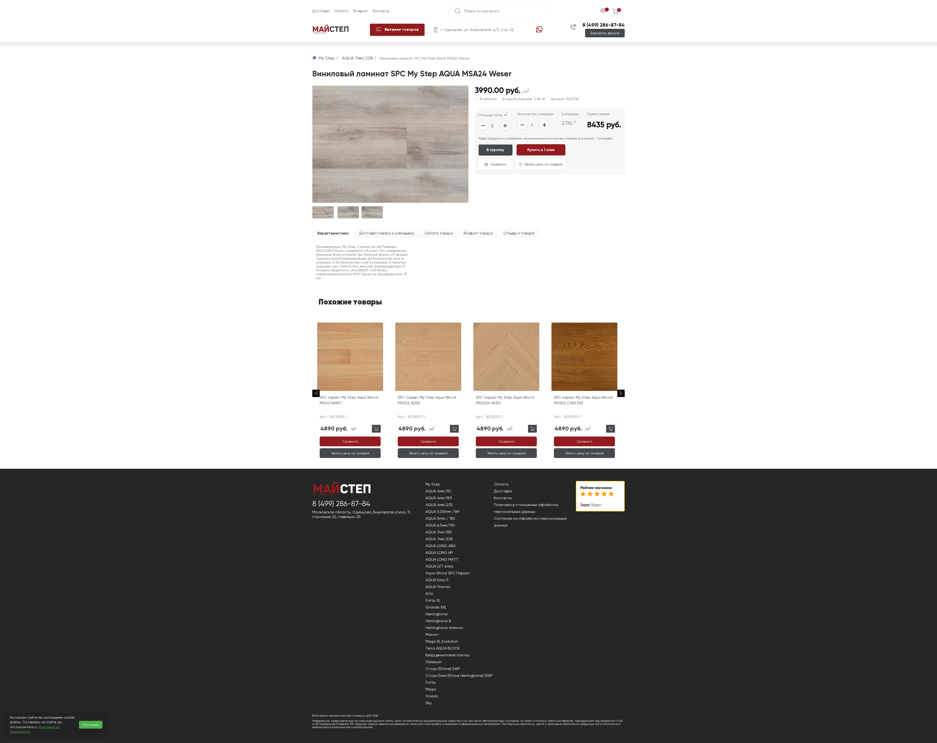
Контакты (381, 11)
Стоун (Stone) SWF (443, 668)
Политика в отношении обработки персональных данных (526, 508)
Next (621, 393)
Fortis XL (433, 600)
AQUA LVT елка (439, 566)
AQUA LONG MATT (442, 559)
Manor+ (432, 634)
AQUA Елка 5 (437, 580)
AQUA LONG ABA (441, 545)
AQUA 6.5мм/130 (440, 525)
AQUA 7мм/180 (439, 532)
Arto (429, 593)
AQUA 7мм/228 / (359, 58)
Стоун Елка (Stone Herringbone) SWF (459, 675)
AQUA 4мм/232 (439, 504)
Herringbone (437, 614)
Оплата (341, 11)
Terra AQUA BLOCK (443, 648)
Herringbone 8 (438, 621)
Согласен (90, 725)
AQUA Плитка (438, 586)
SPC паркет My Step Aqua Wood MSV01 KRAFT (349, 400)
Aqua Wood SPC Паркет (448, 573)
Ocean (432, 696)
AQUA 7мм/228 (439, 539)
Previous (316, 393)
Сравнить (498, 164)
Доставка (321, 11)
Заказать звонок (605, 33)
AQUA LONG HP (439, 552)
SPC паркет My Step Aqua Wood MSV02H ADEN (505, 400)
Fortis (431, 682)
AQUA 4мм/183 (439, 498)
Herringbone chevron (444, 627)
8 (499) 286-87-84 (603, 25)
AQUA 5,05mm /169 (442, 511)
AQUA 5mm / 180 (440, 518)
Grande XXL (436, 607)
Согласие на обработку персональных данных (530, 522)
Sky (429, 703)
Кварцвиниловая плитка (447, 655)
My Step (433, 484)
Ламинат (434, 662)
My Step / (329, 58)
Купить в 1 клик (541, 150)
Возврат (360, 11)
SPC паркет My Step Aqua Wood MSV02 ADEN (427, 400)
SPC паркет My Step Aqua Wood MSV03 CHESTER (583, 400)
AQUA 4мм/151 (438, 491)
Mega (431, 689)
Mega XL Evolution (442, 641)
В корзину (495, 150)
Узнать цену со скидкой (543, 164)
